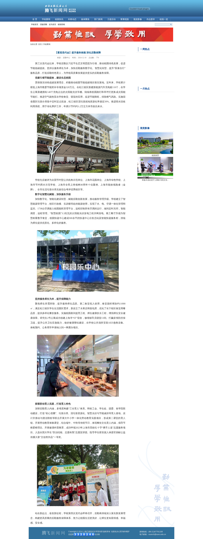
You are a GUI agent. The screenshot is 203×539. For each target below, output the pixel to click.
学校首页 (34, 24)
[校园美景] (155, 153)
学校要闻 (46, 19)
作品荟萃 (151, 19)
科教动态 (72, 19)
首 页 (34, 19)
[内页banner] (101, 41)
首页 (40, 44)
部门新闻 (98, 19)
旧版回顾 (43, 24)
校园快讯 (59, 19)
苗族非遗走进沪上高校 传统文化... (155, 180)
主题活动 (111, 19)
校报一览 (164, 19)
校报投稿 (61, 24)
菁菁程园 (124, 19)
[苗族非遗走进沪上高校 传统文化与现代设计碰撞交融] (155, 178)
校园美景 (155, 155)
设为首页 (52, 24)
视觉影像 (137, 19)
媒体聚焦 (85, 19)
